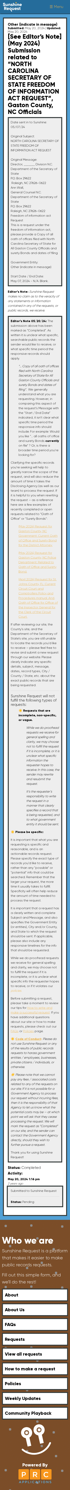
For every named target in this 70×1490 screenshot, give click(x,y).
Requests (15, 1339)
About (11, 1295)
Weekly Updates (23, 1398)
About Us (14, 1309)
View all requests (23, 1354)
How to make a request (30, 1369)
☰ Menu (56, 6)
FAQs (10, 1324)
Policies (13, 1383)
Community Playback (28, 1413)
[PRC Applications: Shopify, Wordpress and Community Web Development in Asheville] (35, 1476)
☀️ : (27, 1039)
